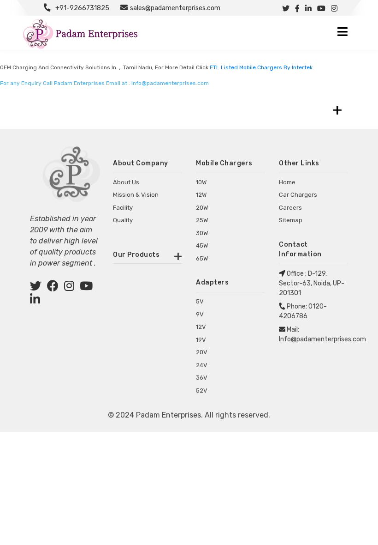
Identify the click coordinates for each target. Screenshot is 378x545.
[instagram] (69, 287)
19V (201, 339)
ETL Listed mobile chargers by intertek (261, 67)
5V (200, 301)
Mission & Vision (136, 194)
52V (201, 390)
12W (201, 194)
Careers (290, 207)
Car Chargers (298, 194)
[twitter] (35, 287)
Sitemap (290, 220)
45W (202, 245)
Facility (123, 207)
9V (200, 314)
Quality (123, 220)
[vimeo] (35, 301)
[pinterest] (86, 287)
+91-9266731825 (82, 8)
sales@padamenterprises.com (175, 8)
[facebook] (53, 287)
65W (202, 258)
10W (201, 182)
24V (201, 365)
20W (202, 207)
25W (202, 220)
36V (201, 377)
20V (201, 352)
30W (202, 233)
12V (201, 326)
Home (287, 182)
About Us (126, 182)
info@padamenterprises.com (170, 83)
